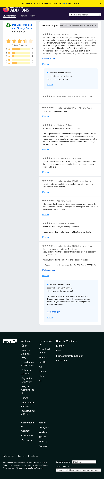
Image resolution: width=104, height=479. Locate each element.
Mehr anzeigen (48, 58)
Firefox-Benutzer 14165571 (68, 181)
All (40, 380)
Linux (41, 376)
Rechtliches (33, 456)
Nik (58, 201)
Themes (23, 15)
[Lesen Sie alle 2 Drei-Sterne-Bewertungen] (21, 56)
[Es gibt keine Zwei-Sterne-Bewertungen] (21, 60)
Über (24, 345)
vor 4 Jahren (72, 34)
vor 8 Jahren (77, 158)
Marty (59, 125)
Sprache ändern (63, 462)
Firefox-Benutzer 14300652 (69, 96)
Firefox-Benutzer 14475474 (69, 108)
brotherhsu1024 (64, 158)
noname (60, 223)
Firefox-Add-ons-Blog (26, 354)
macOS (42, 362)
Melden (45, 64)
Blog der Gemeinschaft (27, 390)
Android (43, 371)
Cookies (21, 456)
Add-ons (26, 341)
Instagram (44, 427)
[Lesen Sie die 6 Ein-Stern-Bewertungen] (21, 63)
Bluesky (43, 441)
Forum (24, 398)
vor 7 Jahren (87, 96)
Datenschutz (8, 456)
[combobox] (85, 14)
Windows (44, 357)
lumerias (21, 31)
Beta (58, 350)
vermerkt (24, 462)
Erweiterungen (9, 15)
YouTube (43, 432)
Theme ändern (62, 466)
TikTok (42, 436)
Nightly (60, 345)
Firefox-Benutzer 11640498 (69, 246)
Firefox (65, 3)
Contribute (27, 435)
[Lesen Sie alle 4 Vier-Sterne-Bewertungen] (21, 53)
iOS (40, 366)
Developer (26, 440)
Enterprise (61, 360)
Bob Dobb (61, 34)
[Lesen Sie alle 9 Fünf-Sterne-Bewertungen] (21, 49)
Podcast (43, 446)
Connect (25, 430)
